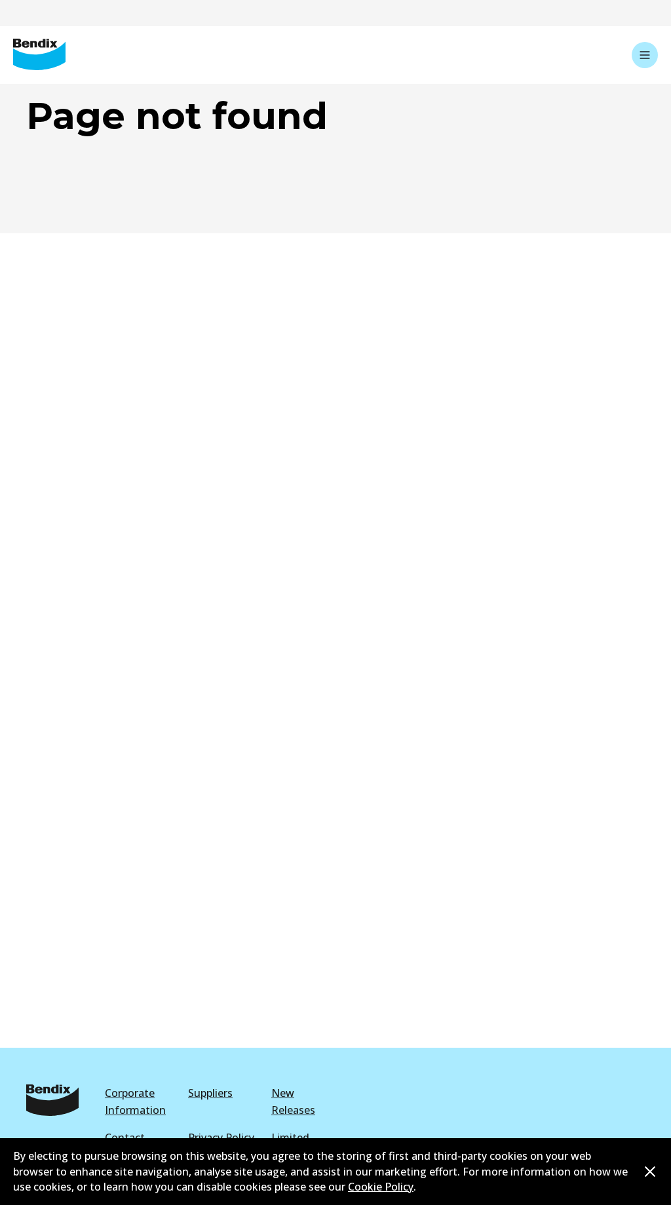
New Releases (293, 1101)
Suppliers (210, 1093)
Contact (125, 1137)
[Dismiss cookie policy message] (650, 1171)
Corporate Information (135, 1101)
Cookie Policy (380, 1186)
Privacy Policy (221, 1137)
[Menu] (644, 55)
